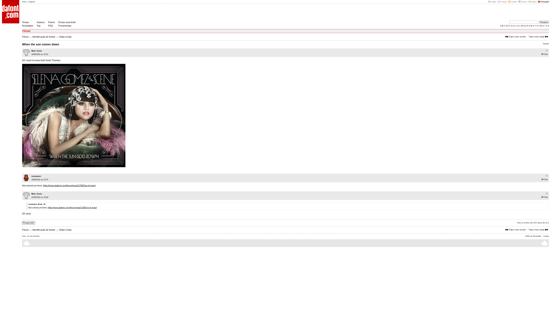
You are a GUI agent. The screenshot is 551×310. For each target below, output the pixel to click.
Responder (28, 223)
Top (38, 26)
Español (514, 2)
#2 (547, 176)
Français (503, 2)
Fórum (51, 22)
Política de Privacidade (533, 236)
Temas (25, 22)
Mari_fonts (36, 51)
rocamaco (36, 176)
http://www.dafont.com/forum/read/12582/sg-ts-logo (69, 185)
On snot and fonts (33, 236)
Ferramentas (64, 26)
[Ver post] (45, 204)
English (493, 2)
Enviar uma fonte (67, 22)
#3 (547, 193)
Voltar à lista (65, 37)
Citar (546, 54)
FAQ (50, 26)
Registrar (32, 2)
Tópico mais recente (517, 37)
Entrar (24, 2)
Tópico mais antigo (536, 37)
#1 (547, 51)
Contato (546, 236)
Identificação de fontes (43, 37)
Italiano (534, 2)
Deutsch (524, 2)
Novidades (27, 26)
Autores (41, 22)
